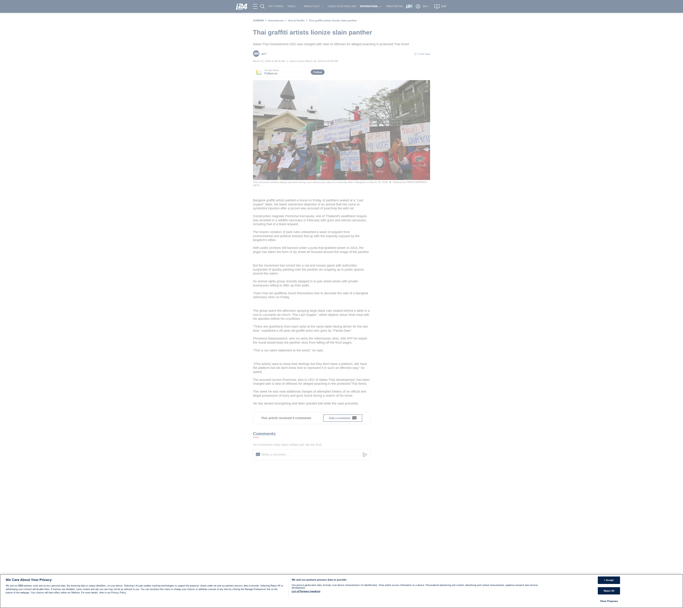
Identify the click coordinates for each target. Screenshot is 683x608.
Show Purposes (609, 601)
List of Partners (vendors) (306, 591)
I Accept (608, 580)
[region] (341, 591)
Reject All (609, 590)
